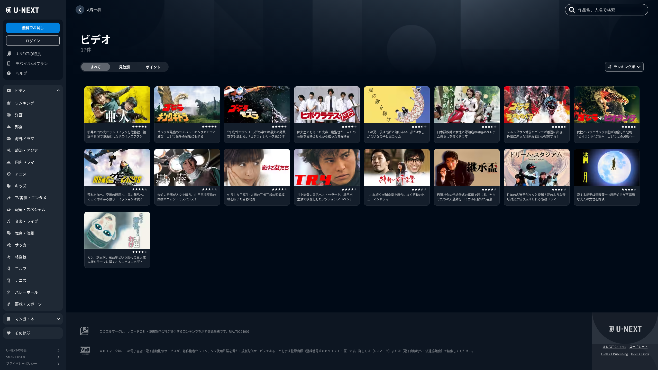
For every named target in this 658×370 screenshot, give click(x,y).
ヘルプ (21, 73)
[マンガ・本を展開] (58, 319)
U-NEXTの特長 (28, 53)
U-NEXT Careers (614, 347)
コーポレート (638, 347)
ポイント (153, 66)
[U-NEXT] (22, 10)
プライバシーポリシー (21, 363)
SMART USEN (15, 357)
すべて (95, 66)
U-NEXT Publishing (614, 354)
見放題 (124, 66)
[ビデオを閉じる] (58, 90)
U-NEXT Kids (640, 354)
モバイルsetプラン (31, 63)
